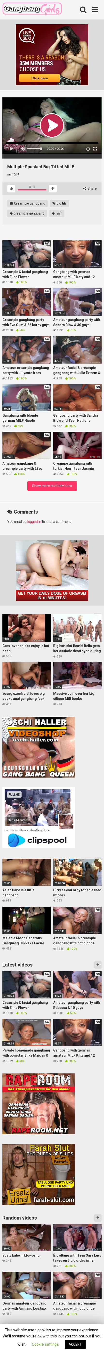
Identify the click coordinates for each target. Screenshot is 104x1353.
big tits (61, 203)
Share (92, 188)
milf (58, 213)
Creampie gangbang (29, 203)
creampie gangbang (29, 213)
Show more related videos (52, 486)
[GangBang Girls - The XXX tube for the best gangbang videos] (32, 9)
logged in (34, 522)
